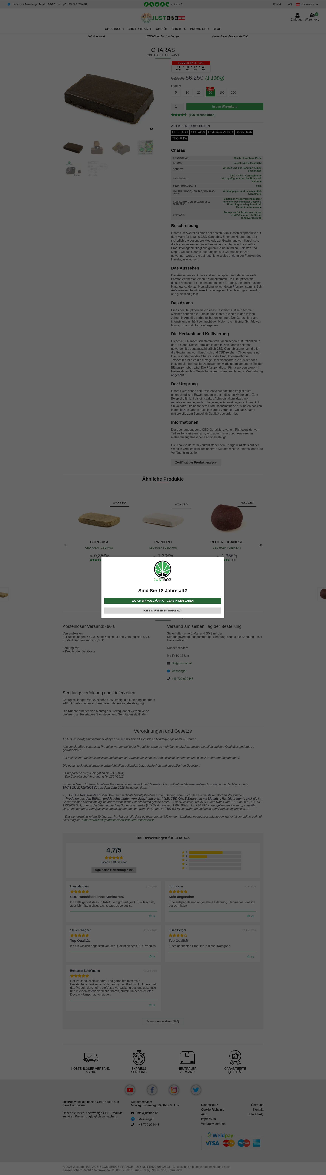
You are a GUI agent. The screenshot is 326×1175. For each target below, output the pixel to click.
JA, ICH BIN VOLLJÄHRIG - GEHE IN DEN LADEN (163, 600)
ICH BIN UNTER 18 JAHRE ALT (162, 610)
